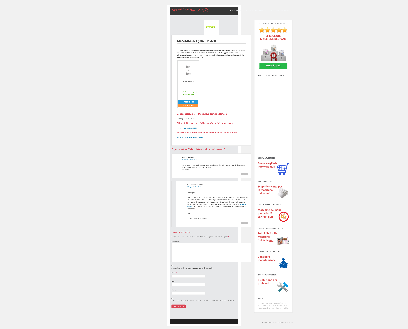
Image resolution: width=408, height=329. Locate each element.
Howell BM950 (188, 81)
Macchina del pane (236, 10)
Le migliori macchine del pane (279, 10)
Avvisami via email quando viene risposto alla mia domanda (191, 268)
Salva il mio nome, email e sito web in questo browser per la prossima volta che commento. (202, 301)
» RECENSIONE (188, 102)
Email (173, 281)
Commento (175, 242)
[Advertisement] (273, 116)
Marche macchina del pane (255, 10)
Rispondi (244, 174)
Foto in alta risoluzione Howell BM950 (190, 137)
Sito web (174, 290)
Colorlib (275, 322)
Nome (174, 273)
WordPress (289, 322)
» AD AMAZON (188, 106)
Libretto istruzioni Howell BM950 (188, 128)
